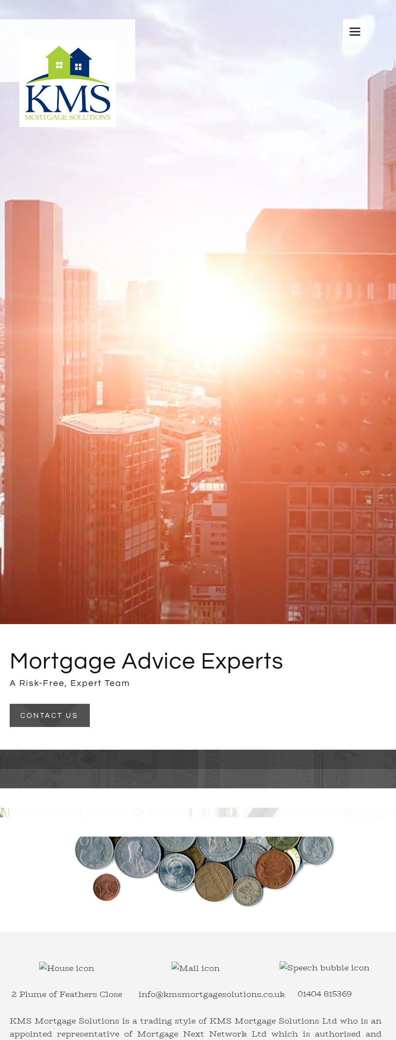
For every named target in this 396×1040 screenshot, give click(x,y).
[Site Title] (67, 51)
